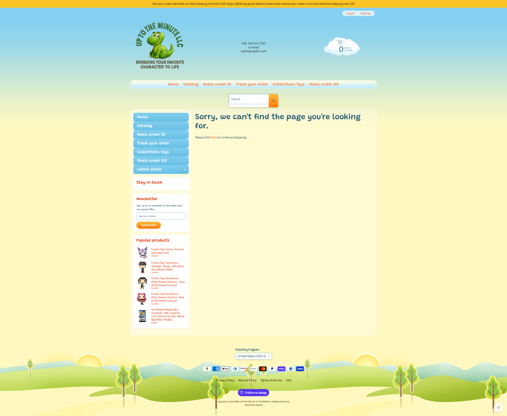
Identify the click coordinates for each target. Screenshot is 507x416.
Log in (350, 13)
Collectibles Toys (289, 84)
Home (173, 84)
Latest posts (163, 171)
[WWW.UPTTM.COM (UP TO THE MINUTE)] (159, 47)
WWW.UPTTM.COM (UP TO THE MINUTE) (252, 401)
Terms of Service (271, 380)
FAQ (288, 380)
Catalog (190, 84)
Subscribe (148, 225)
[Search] (273, 100)
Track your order (252, 84)
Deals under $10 (324, 84)
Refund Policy (247, 380)
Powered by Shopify (253, 405)
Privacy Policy (225, 380)
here (214, 137)
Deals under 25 (217, 84)
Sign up (365, 13)
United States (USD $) (252, 356)
